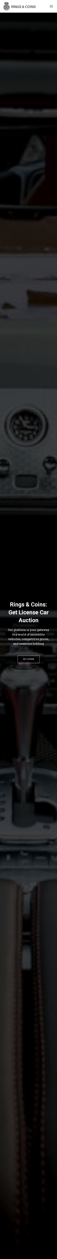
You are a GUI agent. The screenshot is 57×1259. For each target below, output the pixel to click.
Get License (28, 659)
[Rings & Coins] (21, 6)
